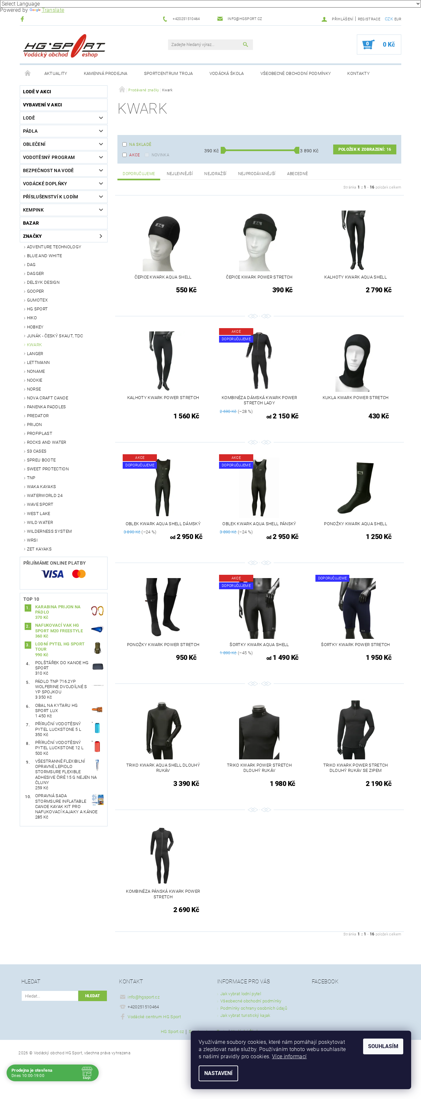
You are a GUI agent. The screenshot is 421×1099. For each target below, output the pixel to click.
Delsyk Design (43, 282)
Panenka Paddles (46, 406)
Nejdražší (215, 173)
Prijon (34, 424)
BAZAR (31, 223)
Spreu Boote (41, 460)
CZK (389, 18)
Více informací (289, 1056)
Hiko (32, 317)
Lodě (29, 118)
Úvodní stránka (28, 73)
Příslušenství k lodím (50, 196)
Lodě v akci (37, 91)
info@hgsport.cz (144, 997)
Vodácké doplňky (45, 183)
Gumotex (37, 300)
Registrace (369, 19)
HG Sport (37, 308)
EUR (397, 19)
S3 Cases (37, 451)
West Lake (38, 513)
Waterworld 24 (44, 495)
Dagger (35, 273)
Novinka (160, 155)
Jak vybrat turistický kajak (245, 1015)
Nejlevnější (180, 173)
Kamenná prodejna (106, 73)
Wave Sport (40, 504)
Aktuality (55, 73)
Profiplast (39, 433)
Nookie (34, 380)
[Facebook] (23, 19)
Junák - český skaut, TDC (55, 335)
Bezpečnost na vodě (48, 170)
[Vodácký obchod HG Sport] (64, 47)
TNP (31, 477)
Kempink (33, 210)
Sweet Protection (48, 468)
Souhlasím (383, 1046)
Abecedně (297, 173)
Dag (31, 264)
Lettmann (38, 362)
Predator (38, 415)
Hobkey (35, 327)
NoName (36, 371)
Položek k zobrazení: (364, 149)
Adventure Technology (54, 246)
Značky (32, 236)
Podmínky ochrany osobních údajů (253, 1008)
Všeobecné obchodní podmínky (295, 73)
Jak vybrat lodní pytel (240, 993)
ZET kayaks (39, 549)
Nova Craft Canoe (47, 397)
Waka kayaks (41, 486)
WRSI (32, 540)
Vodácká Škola (227, 73)
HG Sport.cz (172, 1031)
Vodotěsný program (49, 157)
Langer (35, 353)
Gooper (35, 291)
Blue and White (44, 255)
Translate (53, 10)
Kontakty (358, 73)
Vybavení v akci (42, 104)
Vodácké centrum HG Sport (154, 1016)
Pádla (30, 131)
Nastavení (218, 1073)
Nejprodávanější (257, 173)
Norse (34, 389)
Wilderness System (49, 531)
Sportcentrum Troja (168, 73)
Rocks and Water (46, 442)
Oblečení (34, 144)
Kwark (34, 344)
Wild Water (40, 522)
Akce (134, 155)
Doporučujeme (139, 173)
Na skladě (140, 144)
